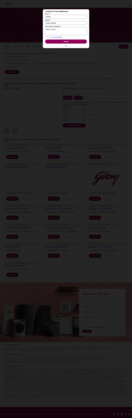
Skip (66, 46)
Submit (66, 41)
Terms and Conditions (57, 37)
